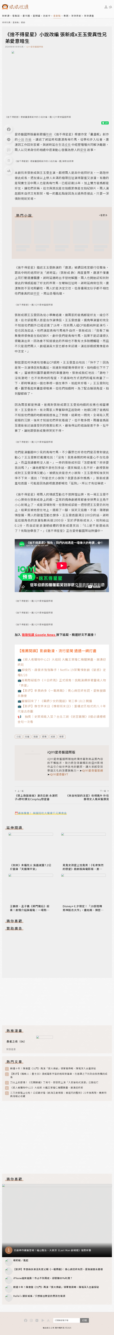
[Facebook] (8, 129)
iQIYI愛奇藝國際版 (34, 46)
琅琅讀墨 (89, 15)
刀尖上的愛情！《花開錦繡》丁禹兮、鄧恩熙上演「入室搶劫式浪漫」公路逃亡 (54, 1082)
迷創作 (47, 15)
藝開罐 (36, 15)
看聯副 (16, 15)
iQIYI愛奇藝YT (59, 774)
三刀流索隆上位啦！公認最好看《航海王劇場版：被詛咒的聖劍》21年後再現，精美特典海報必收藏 (58, 1094)
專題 (66, 15)
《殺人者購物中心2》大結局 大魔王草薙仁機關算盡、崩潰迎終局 (46, 1087)
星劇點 (57, 15)
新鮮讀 (6, 15)
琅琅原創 (76, 15)
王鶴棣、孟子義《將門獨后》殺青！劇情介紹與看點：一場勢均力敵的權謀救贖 (29, 910)
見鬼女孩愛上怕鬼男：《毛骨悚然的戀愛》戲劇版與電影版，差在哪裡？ (83, 869)
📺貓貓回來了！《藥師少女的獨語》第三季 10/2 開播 (55, 701)
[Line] (8, 139)
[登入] (105, 6)
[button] (8, 150)
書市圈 (26, 15)
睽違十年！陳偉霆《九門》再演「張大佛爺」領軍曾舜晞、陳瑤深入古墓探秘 (53, 1068)
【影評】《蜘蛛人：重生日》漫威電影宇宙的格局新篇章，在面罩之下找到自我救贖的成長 (58, 1075)
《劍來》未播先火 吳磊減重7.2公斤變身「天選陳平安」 (30, 867)
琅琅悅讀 (6, 22)
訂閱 (84, 1320)
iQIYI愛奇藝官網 (92, 770)
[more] (103, 215)
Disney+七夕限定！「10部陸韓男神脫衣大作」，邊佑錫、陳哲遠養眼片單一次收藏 (83, 910)
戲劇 (23, 22)
